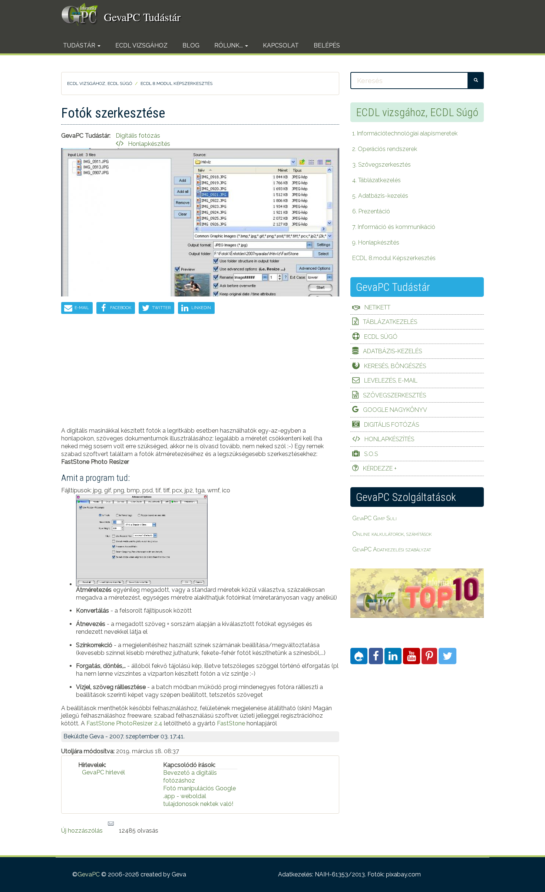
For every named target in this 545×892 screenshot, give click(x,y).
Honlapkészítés (149, 143)
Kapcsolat (281, 45)
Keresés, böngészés (395, 366)
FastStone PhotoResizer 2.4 (124, 723)
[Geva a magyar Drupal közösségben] (358, 656)
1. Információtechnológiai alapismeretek (405, 133)
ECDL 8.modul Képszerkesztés (176, 83)
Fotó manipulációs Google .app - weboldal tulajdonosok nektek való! (199, 796)
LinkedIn (200, 307)
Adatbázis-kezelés (392, 351)
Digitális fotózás (391, 424)
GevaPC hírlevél (103, 772)
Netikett (377, 307)
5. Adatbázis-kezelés (380, 195)
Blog (190, 45)
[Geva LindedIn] (393, 656)
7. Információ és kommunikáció (393, 226)
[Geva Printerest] (429, 656)
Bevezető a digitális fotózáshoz (190, 776)
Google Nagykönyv (395, 409)
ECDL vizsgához (141, 45)
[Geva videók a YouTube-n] (411, 656)
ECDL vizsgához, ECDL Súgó (99, 83)
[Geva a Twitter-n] (447, 656)
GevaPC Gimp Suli (374, 518)
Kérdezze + (380, 468)
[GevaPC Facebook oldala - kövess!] (376, 656)
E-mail (81, 307)
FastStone (231, 723)
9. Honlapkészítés (375, 242)
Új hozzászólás (82, 830)
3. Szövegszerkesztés (381, 164)
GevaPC (88, 874)
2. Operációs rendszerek (384, 149)
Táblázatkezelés (390, 321)
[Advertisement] (200, 375)
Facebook (120, 307)
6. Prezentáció (371, 211)
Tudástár (80, 45)
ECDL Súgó (380, 336)
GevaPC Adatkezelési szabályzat (391, 549)
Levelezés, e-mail (390, 380)
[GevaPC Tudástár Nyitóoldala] (82, 14)
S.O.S (371, 454)
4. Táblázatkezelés (376, 180)
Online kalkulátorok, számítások (392, 533)
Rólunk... (229, 45)
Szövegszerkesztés (394, 395)
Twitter (161, 307)
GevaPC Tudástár (142, 16)
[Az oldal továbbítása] (111, 824)
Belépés (327, 45)
